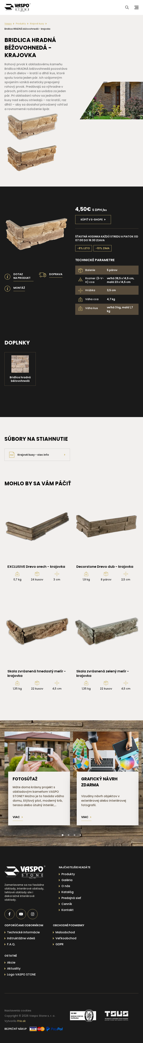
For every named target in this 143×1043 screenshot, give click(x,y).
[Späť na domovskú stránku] (24, 872)
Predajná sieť (71, 898)
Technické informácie (23, 932)
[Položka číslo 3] (74, 835)
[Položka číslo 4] (80, 835)
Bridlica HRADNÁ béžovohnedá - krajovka (27, 28)
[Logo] (17, 7)
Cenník (66, 904)
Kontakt (67, 910)
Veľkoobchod (65, 938)
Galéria (66, 880)
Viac (16, 817)
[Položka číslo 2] (68, 835)
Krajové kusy (37, 23)
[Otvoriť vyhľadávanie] (127, 7)
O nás (65, 886)
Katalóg (67, 892)
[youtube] (21, 914)
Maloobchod (65, 932)
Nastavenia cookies (17, 1010)
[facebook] (9, 914)
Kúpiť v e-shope (92, 219)
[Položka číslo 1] (62, 835)
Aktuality (13, 968)
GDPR (59, 944)
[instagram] (33, 914)
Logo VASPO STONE (21, 974)
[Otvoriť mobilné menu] (136, 7)
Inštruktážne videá (21, 938)
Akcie (11, 962)
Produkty (21, 23)
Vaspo (8, 23)
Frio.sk (21, 1021)
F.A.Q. (11, 944)
